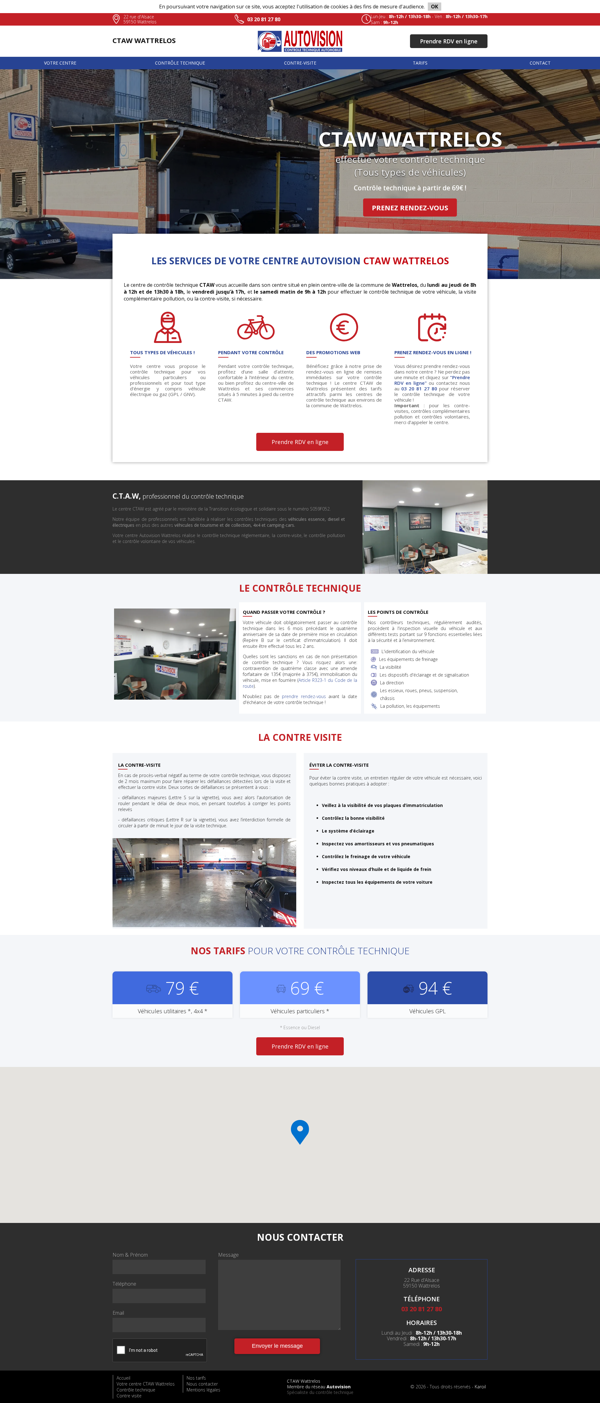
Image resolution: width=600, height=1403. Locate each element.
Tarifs (420, 63)
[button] (300, 1132)
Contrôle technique (180, 63)
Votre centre (60, 63)
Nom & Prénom (130, 1254)
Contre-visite (300, 63)
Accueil (123, 1378)
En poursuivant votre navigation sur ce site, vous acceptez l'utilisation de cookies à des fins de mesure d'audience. (298, 6)
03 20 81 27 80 (263, 19)
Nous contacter (202, 1384)
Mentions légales (203, 1390)
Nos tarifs (196, 1378)
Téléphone (124, 1283)
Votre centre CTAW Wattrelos (146, 1384)
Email (118, 1312)
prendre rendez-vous (304, 696)
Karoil (480, 1387)
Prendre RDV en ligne (449, 41)
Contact (540, 63)
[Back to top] (582, 1384)
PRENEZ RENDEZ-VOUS (410, 207)
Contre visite (129, 1396)
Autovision (339, 1387)
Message (228, 1254)
